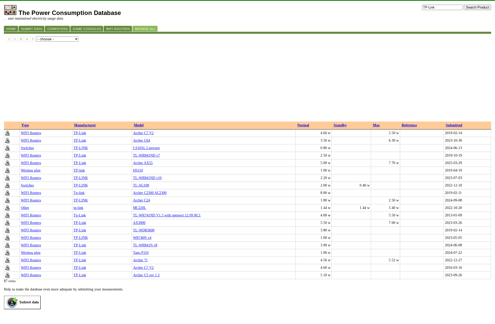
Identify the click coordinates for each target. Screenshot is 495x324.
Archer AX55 (143, 163)
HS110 (138, 170)
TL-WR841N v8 (145, 245)
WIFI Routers (31, 133)
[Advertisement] (247, 83)
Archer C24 (141, 200)
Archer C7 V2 (143, 133)
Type (25, 125)
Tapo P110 (140, 253)
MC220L (139, 208)
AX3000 (139, 223)
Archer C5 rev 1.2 (146, 275)
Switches (27, 148)
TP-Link (79, 133)
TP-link (79, 170)
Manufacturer (85, 125)
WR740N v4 (142, 238)
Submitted (454, 125)
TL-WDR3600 (143, 230)
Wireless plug (30, 170)
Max (376, 125)
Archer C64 (141, 140)
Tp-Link (79, 215)
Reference (409, 125)
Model (139, 125)
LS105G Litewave (146, 148)
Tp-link (79, 193)
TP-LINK (80, 148)
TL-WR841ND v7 (146, 155)
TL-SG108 (141, 185)
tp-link (78, 208)
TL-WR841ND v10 (147, 178)
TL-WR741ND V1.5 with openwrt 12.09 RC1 (167, 215)
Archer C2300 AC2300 (150, 193)
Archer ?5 (140, 260)
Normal (303, 125)
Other (25, 208)
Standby (340, 125)
